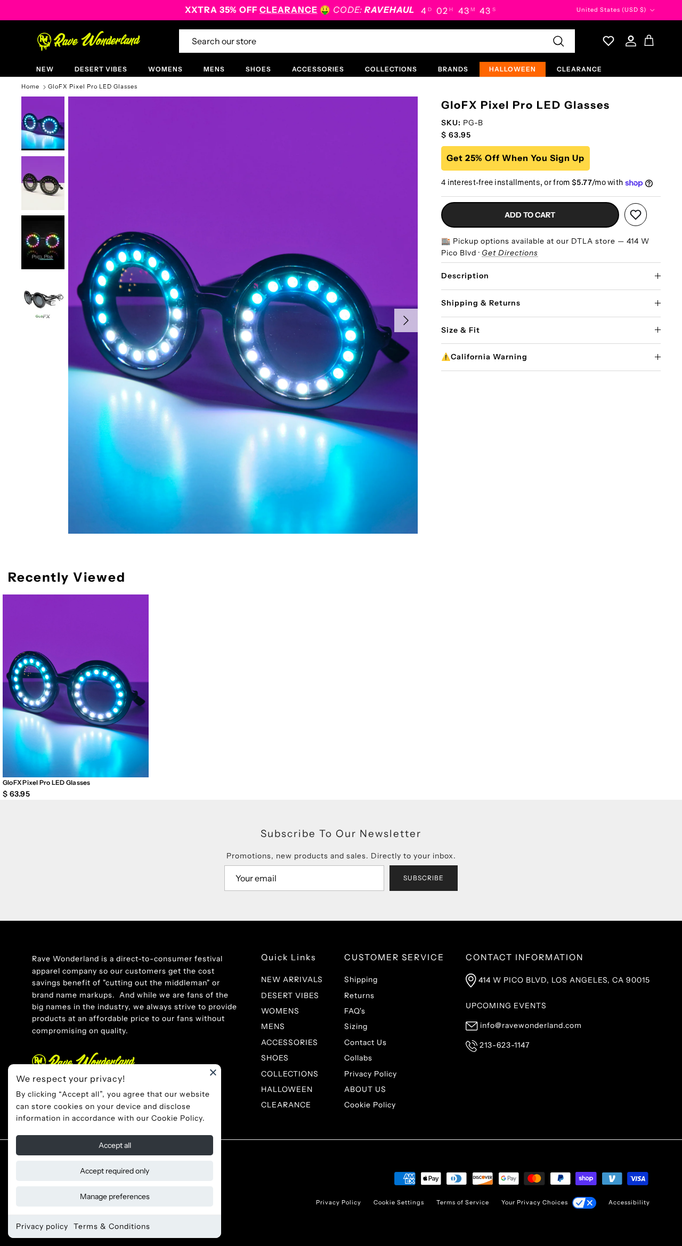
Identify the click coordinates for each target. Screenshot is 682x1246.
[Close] (213, 1072)
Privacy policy (42, 1226)
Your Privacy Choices (534, 1202)
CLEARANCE (579, 69)
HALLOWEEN (512, 69)
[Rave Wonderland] (89, 41)
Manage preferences (115, 1196)
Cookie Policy (370, 1105)
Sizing (356, 1026)
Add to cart (530, 215)
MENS (214, 69)
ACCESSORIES (318, 69)
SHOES (258, 69)
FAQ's (355, 1011)
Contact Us (365, 1042)
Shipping (361, 979)
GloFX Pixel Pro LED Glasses (92, 87)
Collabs (358, 1058)
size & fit (460, 330)
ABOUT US (365, 1089)
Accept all (115, 1145)
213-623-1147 (505, 1045)
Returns (359, 995)
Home (30, 87)
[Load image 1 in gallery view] (243, 315)
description (465, 275)
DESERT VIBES (101, 69)
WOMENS (165, 69)
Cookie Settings (399, 1202)
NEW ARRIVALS (292, 979)
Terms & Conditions (112, 1226)
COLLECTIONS (391, 69)
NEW (45, 69)
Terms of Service (462, 1202)
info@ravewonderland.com (531, 1025)
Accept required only (114, 1171)
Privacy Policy (370, 1074)
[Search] (558, 41)
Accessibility (629, 1202)
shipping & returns (481, 303)
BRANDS (453, 69)
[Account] (628, 41)
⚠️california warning (484, 356)
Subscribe (423, 878)
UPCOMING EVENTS (506, 1005)
